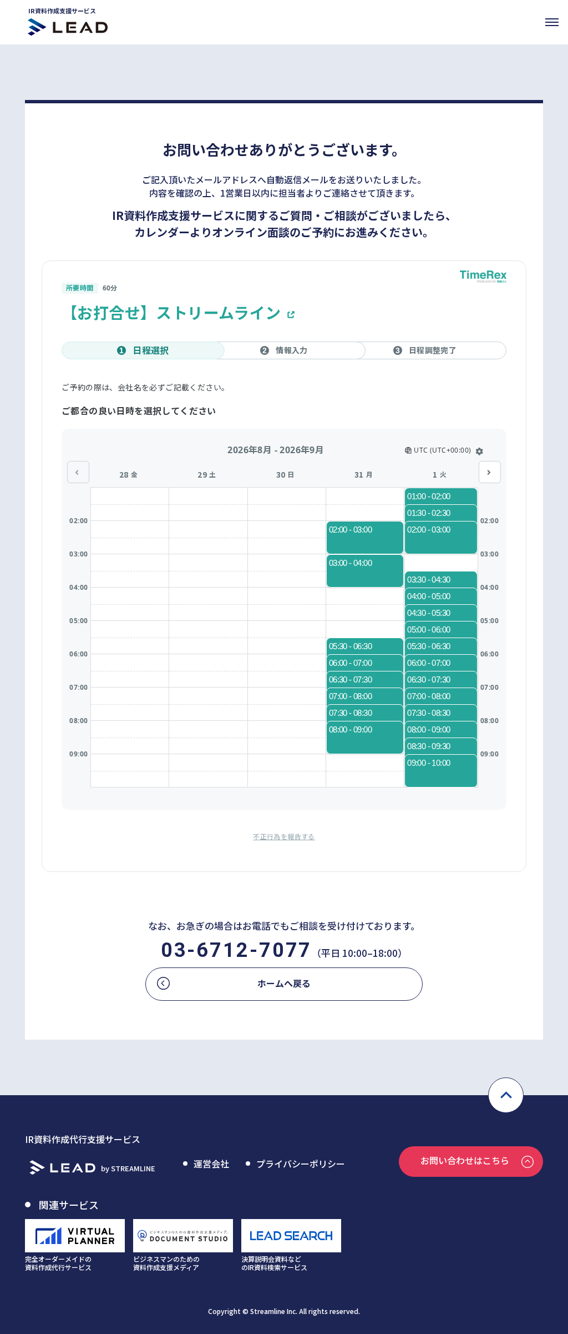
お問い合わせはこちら (464, 1160)
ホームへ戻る (284, 983)
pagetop (506, 1095)
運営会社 (211, 1163)
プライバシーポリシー (300, 1163)
